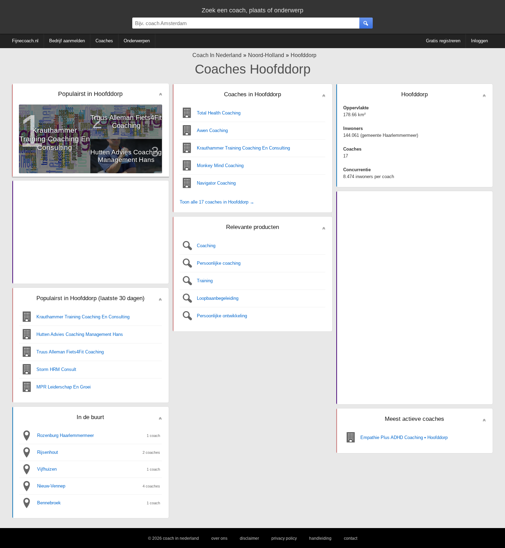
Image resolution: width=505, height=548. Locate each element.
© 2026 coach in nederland (173, 538)
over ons (219, 538)
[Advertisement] (90, 232)
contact (350, 538)
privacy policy (284, 538)
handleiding (320, 538)
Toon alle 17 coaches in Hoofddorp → (217, 202)
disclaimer (249, 538)
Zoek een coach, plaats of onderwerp (252, 10)
